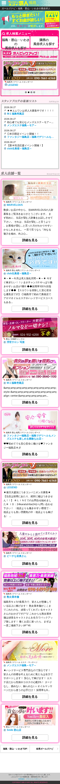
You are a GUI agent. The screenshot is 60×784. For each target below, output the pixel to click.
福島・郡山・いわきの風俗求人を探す (16, 43)
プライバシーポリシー (34, 779)
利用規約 (21, 779)
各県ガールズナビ (44, 748)
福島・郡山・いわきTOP (15, 748)
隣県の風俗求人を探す (44, 42)
